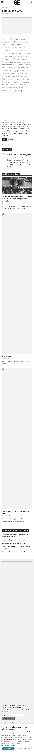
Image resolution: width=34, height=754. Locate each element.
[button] (17, 745)
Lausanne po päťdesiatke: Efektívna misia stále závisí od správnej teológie (17, 198)
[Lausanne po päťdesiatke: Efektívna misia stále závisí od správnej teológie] (17, 185)
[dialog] (17, 739)
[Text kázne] (17, 283)
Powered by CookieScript (8, 752)
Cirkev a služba (7, 7)
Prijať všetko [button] (8, 748)
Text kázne (6, 356)
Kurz (14, 121)
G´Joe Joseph (6, 515)
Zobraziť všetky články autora (23, 149)
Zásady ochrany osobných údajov (10, 743)
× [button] (32, 726)
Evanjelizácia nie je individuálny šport (15, 512)
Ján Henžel (6, 358)
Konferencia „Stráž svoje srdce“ (13, 540)
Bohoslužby (11, 139)
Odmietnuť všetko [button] (24, 748)
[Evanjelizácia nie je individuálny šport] (17, 438)
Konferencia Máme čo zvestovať (13, 552)
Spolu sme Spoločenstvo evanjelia (14, 543)
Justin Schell (6, 203)
